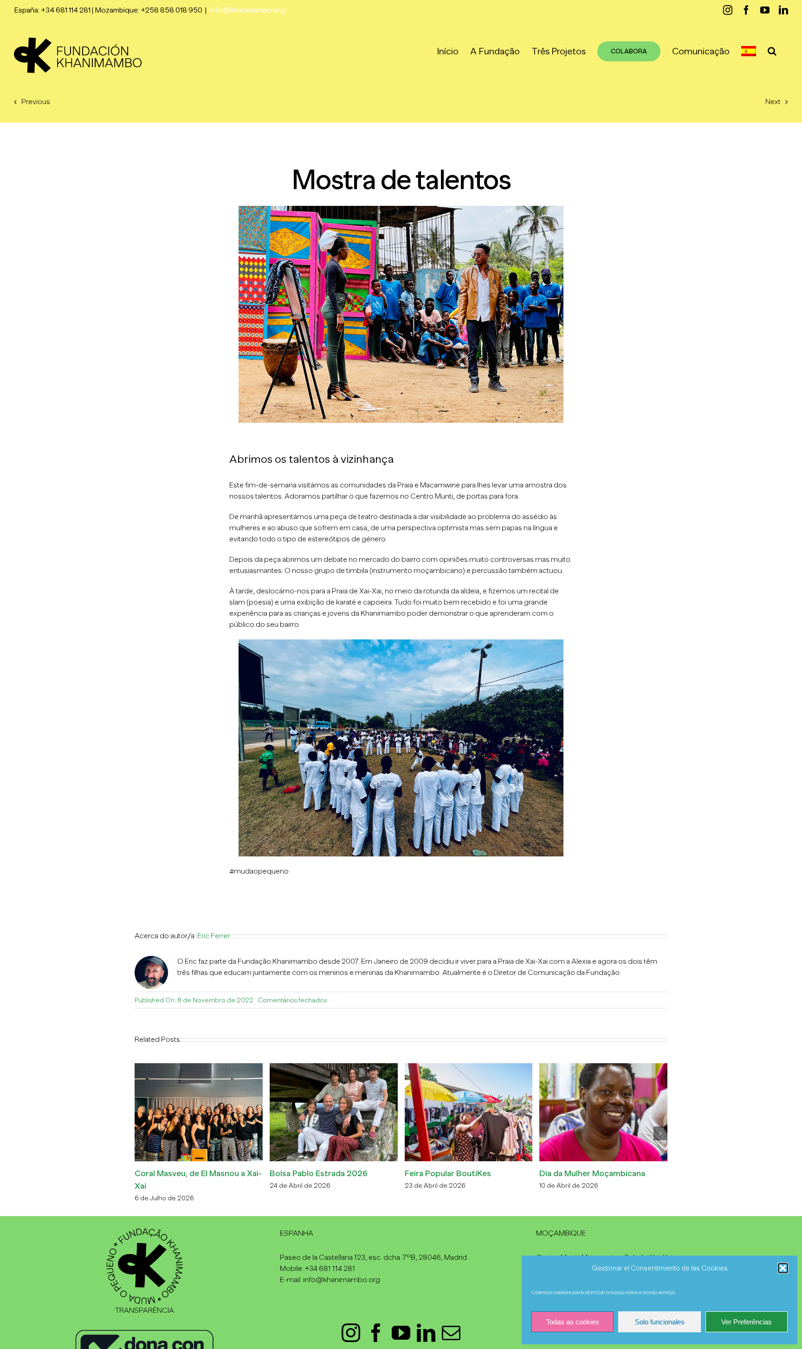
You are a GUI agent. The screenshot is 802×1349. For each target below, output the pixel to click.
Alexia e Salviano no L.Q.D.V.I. (483, 1173)
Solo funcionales (660, 1322)
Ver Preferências (746, 1322)
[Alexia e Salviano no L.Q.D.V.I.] (493, 1067)
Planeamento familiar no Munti (351, 1173)
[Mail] (451, 1332)
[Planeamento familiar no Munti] (358, 1067)
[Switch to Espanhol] (748, 51)
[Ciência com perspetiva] (223, 1067)
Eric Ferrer (213, 936)
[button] (783, 1268)
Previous (35, 102)
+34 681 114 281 (330, 1268)
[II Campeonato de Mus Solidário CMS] (628, 1067)
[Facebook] (376, 1332)
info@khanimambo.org (247, 10)
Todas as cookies (572, 1322)
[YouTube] (401, 1332)
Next (773, 102)
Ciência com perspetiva (204, 1173)
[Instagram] (351, 1332)
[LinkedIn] (426, 1332)
